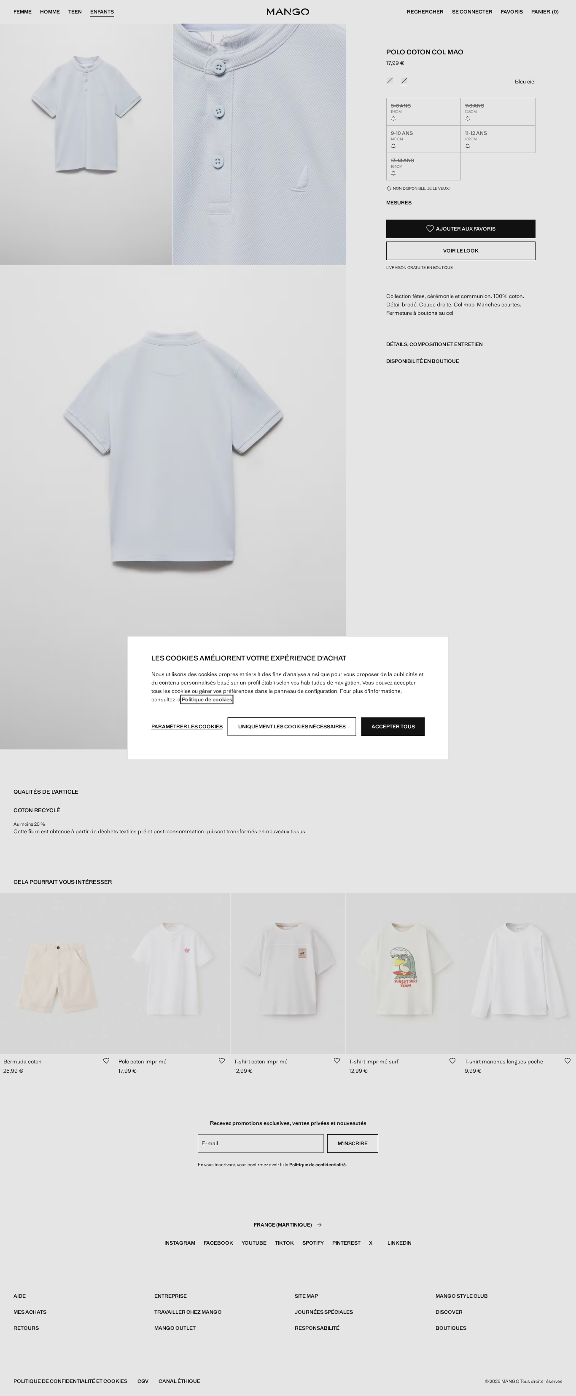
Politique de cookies (207, 699)
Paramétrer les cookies (187, 726)
